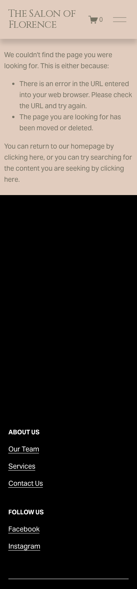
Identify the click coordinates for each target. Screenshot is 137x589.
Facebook (24, 529)
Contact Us (25, 483)
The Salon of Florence (42, 19)
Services (21, 466)
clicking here (23, 157)
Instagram (24, 546)
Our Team (23, 449)
